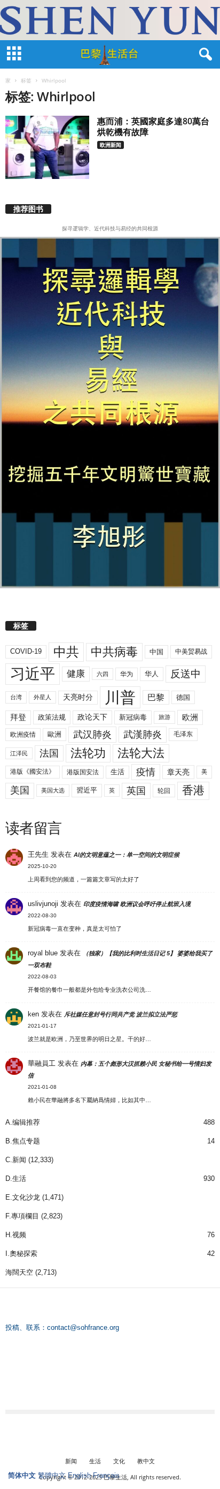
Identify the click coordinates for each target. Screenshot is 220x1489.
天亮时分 (78, 697)
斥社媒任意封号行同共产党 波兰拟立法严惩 (120, 1014)
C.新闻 (15, 1160)
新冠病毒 (133, 717)
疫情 (145, 772)
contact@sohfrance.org (83, 1327)
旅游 (164, 717)
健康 (76, 674)
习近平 (32, 673)
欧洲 (190, 717)
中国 (156, 652)
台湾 (16, 697)
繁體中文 (52, 1475)
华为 (126, 674)
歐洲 (54, 734)
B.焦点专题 (22, 1141)
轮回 (164, 791)
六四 (102, 674)
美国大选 (53, 790)
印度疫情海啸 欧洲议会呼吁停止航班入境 (137, 904)
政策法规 (52, 717)
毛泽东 (183, 734)
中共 (66, 652)
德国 (183, 697)
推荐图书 (28, 209)
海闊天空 (19, 1272)
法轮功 (88, 753)
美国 (19, 790)
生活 (117, 772)
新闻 (71, 1461)
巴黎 (155, 697)
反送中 (185, 673)
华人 (152, 674)
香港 (193, 790)
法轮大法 (140, 753)
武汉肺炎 (92, 734)
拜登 (18, 717)
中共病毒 (114, 652)
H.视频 (15, 1235)
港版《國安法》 (32, 771)
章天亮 (178, 772)
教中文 (146, 1461)
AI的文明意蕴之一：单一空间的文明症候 (126, 854)
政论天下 (92, 717)
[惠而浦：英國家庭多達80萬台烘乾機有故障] (47, 147)
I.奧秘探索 (21, 1253)
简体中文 (22, 1475)
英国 (136, 790)
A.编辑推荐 (22, 1122)
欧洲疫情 (23, 734)
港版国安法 (83, 772)
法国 (49, 753)
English (79, 1475)
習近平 (86, 790)
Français (106, 1475)
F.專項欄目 (22, 1216)
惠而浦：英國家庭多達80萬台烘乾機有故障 (153, 126)
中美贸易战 (191, 651)
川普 (120, 697)
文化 (119, 1461)
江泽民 (19, 753)
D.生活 (15, 1178)
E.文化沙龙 (22, 1197)
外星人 (42, 697)
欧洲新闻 (110, 144)
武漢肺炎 (142, 734)
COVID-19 (26, 651)
